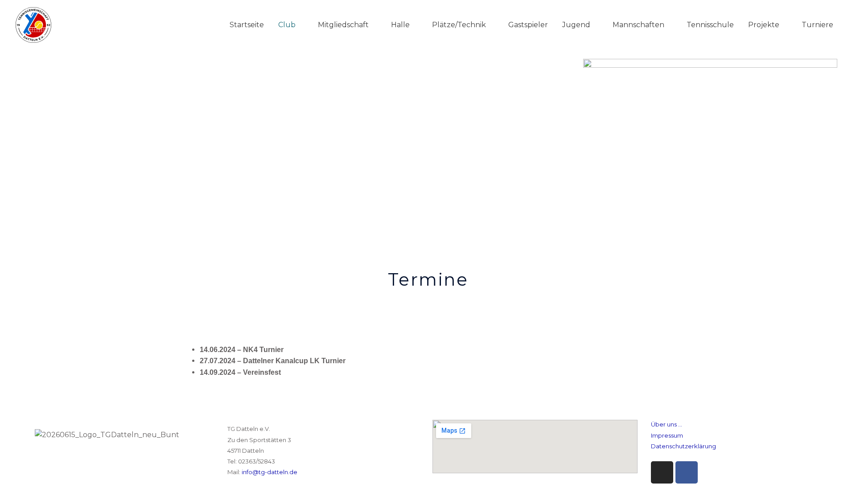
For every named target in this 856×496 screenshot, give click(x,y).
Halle (400, 24)
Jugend (576, 24)
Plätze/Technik (459, 24)
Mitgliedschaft (343, 24)
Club (287, 24)
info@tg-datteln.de (269, 472)
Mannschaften (638, 24)
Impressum (667, 435)
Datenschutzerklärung (683, 446)
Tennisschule (710, 24)
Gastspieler (528, 24)
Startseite (247, 24)
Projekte (763, 24)
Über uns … (666, 424)
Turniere (817, 24)
